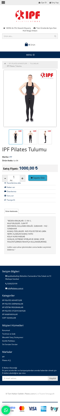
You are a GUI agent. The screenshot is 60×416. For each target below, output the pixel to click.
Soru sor (10, 195)
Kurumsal (6, 330)
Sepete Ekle (39, 177)
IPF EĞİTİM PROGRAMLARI (12, 307)
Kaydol (53, 378)
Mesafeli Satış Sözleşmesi (12, 337)
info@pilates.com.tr (15, 288)
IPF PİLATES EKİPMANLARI (12, 304)
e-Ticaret (41, 393)
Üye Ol (43, 2)
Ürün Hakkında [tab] (11, 211)
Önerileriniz (11, 191)
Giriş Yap (55, 2)
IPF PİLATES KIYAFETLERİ (18, 63)
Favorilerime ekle (14, 183)
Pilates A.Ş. (6, 360)
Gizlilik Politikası (8, 341)
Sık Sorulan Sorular (10, 344)
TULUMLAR (34, 63)
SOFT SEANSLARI (9, 318)
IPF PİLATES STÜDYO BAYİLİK (13, 311)
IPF (3, 357)
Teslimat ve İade (8, 334)
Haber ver (11, 187)
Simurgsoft (49, 393)
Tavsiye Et (11, 200)
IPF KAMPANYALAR (9, 314)
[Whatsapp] (5, 410)
